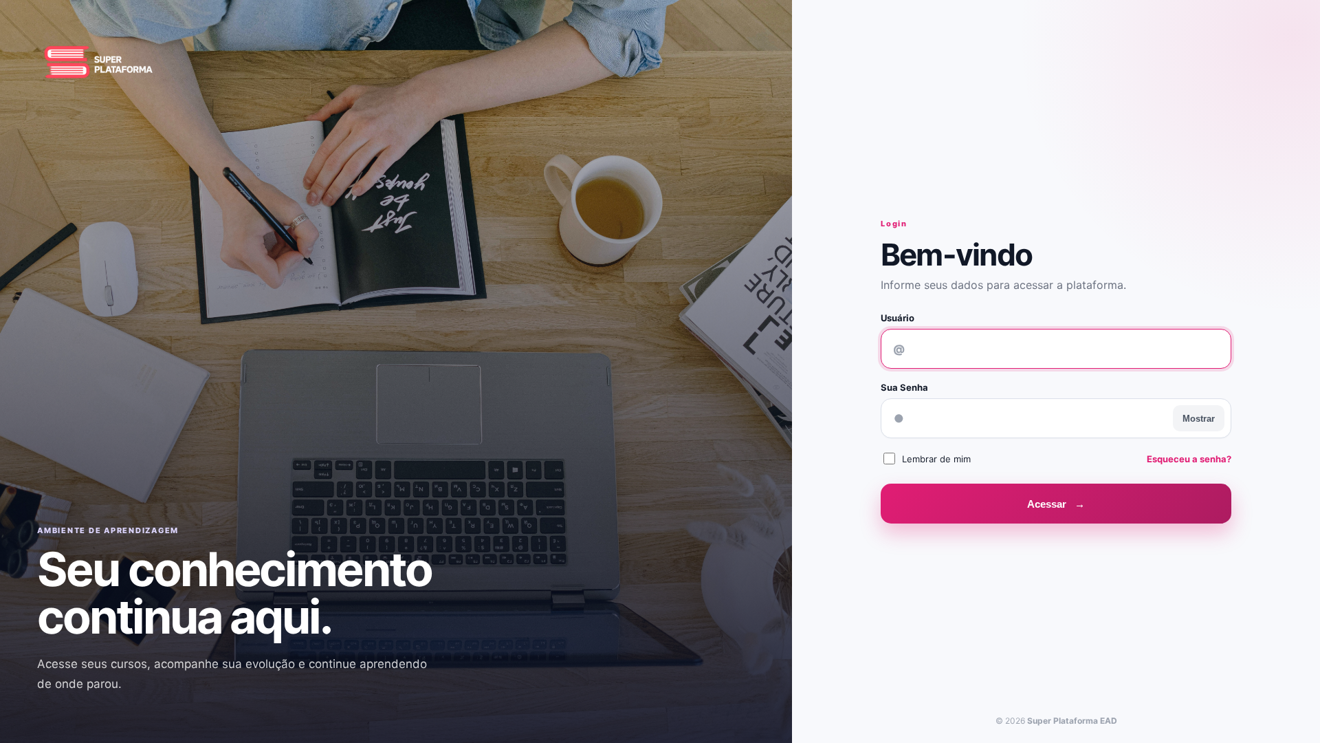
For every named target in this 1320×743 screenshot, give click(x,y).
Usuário (897, 317)
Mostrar (1198, 418)
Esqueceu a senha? (1189, 458)
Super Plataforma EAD (1072, 720)
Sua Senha (904, 387)
